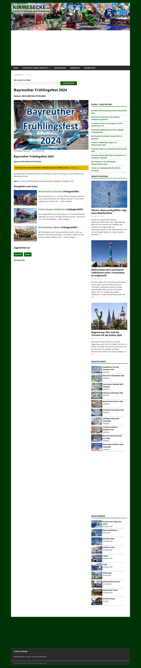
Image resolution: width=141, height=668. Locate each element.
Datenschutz (89, 68)
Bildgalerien (60, 68)
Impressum (75, 68)
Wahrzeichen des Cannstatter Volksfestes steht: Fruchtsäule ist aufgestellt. (107, 272)
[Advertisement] (70, 48)
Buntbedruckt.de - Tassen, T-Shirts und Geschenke (30, 657)
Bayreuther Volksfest (52, 181)
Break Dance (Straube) (50, 191)
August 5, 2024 (98, 338)
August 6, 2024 (98, 279)
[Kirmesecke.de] (70, 29)
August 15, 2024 (98, 216)
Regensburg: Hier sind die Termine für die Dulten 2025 (106, 334)
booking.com (74, 168)
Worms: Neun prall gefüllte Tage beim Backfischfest (109, 212)
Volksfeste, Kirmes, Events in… (35, 68)
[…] (99, 234)
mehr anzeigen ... (67, 201)
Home (15, 68)
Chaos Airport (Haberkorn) (52, 209)
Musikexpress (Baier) (49, 227)
